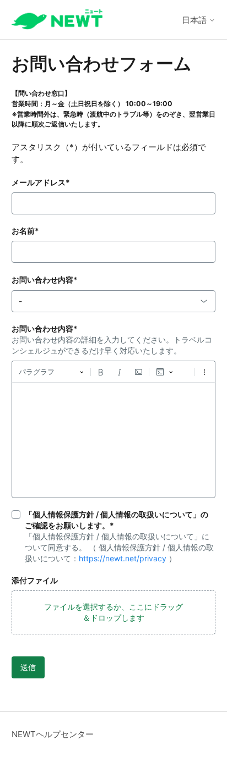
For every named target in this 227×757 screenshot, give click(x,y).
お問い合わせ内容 (45, 279)
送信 (28, 667)
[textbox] (114, 440)
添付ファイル (35, 580)
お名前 (25, 230)
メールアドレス (41, 182)
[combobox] (114, 301)
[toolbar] (113, 371)
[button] (114, 612)
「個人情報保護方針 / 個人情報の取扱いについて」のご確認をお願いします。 (116, 520)
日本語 (195, 20)
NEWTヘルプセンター (53, 734)
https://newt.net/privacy (122, 558)
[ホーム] (57, 19)
